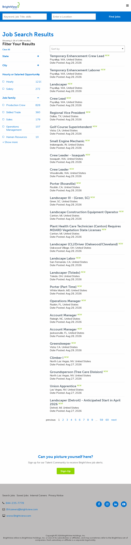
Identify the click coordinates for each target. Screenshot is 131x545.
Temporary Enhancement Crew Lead (77, 56)
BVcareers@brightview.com (22, 509)
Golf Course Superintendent (71, 127)
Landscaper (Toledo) (65, 272)
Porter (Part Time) (63, 287)
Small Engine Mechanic (67, 141)
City (4, 65)
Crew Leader (59, 169)
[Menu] (127, 5)
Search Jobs (8, 495)
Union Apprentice (63, 386)
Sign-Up (66, 471)
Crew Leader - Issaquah (67, 155)
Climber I (56, 358)
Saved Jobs (23, 495)
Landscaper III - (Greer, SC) (70, 198)
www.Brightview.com (18, 515)
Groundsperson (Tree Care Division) (76, 372)
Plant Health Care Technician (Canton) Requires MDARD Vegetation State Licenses (85, 228)
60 (107, 419)
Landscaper (58, 84)
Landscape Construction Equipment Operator (84, 212)
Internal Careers (38, 495)
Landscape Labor (62, 258)
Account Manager (63, 315)
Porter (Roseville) (63, 184)
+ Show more (10, 142)
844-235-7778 (15, 503)
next (114, 419)
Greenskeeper (60, 343)
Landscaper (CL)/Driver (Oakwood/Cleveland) (84, 244)
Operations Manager (65, 301)
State (5, 56)
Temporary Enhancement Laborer (75, 70)
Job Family (8, 97)
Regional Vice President (67, 113)
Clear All (6, 49)
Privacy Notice (56, 495)
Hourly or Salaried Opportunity (21, 74)
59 (101, 419)
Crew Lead (58, 98)
